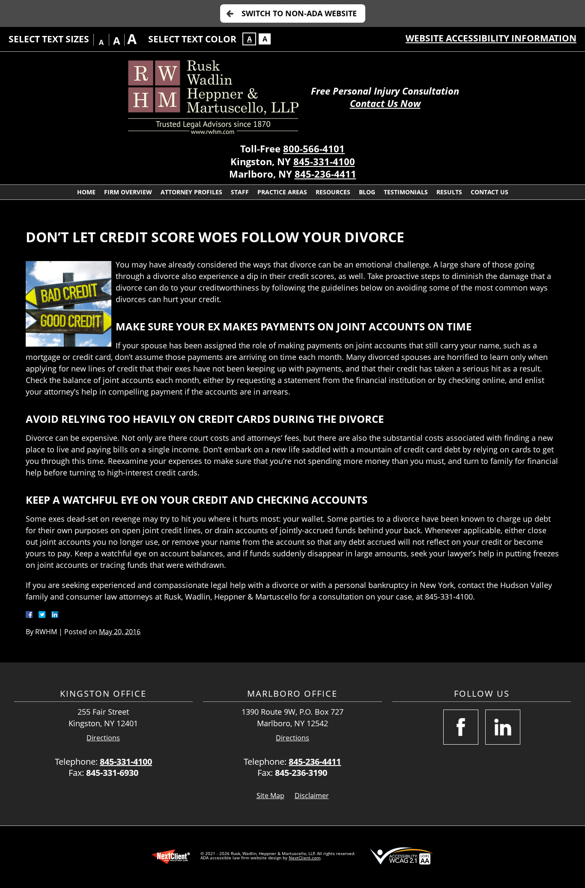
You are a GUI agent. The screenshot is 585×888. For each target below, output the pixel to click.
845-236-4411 (325, 174)
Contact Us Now (385, 103)
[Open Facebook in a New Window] (460, 727)
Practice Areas (282, 192)
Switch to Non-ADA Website (299, 13)
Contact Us (489, 192)
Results (449, 192)
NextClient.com (304, 858)
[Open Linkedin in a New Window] (502, 727)
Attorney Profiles (191, 192)
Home (86, 192)
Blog (367, 192)
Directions (103, 738)
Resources (333, 192)
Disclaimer (312, 795)
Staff (240, 192)
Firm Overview (128, 192)
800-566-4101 (314, 148)
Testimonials (406, 192)
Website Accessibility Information (491, 38)
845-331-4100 (324, 161)
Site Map (270, 795)
